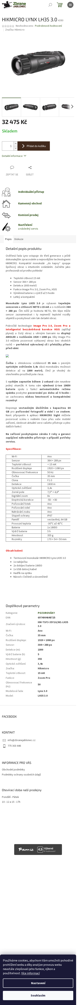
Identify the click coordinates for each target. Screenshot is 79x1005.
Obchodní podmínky (13, 770)
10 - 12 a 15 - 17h (11, 802)
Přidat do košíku (36, 146)
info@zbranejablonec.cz (21, 740)
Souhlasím (38, 995)
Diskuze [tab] (18, 239)
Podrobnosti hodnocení (48, 26)
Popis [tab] (8, 239)
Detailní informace (12, 156)
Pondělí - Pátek (10, 797)
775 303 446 (14, 746)
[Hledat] (50, 5)
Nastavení (38, 983)
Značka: (15, 30)
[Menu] (70, 5)
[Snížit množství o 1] (15, 148)
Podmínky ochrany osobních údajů (21, 775)
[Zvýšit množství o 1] (15, 144)
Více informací (30, 973)
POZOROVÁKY (46, 613)
